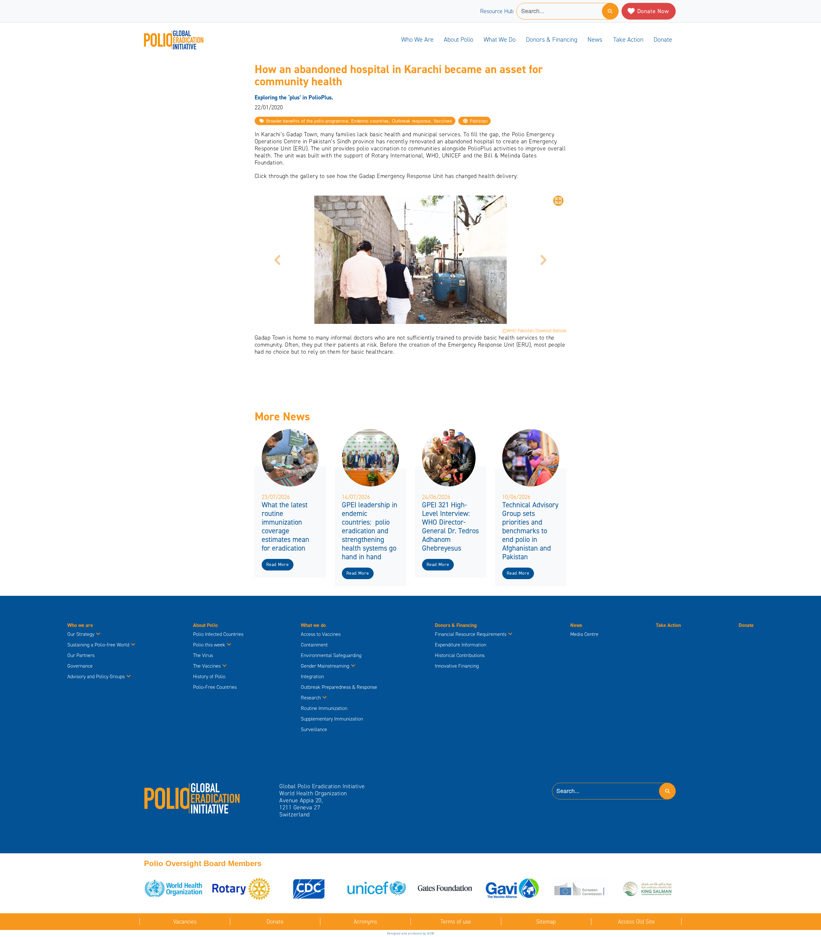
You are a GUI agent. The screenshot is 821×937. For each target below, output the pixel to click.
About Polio (458, 39)
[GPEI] (192, 798)
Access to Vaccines (321, 634)
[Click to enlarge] (558, 201)
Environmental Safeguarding (331, 655)
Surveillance (314, 729)
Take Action (628, 39)
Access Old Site (636, 921)
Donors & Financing (551, 39)
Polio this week (209, 644)
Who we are (417, 39)
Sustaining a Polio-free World (98, 644)
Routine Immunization (324, 708)
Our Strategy (80, 634)
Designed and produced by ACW (410, 933)
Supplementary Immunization (332, 718)
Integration (312, 676)
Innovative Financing (457, 666)
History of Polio (209, 676)
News (595, 39)
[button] (278, 260)
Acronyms (365, 921)
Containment (314, 644)
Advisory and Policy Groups (96, 676)
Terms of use (455, 921)
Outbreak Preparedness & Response (339, 687)
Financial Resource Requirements (470, 634)
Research (311, 697)
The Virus (203, 655)
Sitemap (546, 921)
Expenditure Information (460, 644)
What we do (500, 39)
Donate (663, 39)
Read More (277, 564)
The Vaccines (207, 666)
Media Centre (584, 634)
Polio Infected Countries (218, 634)
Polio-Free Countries (215, 687)
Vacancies (185, 921)
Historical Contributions (460, 655)
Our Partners (81, 655)
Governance (80, 666)
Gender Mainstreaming (325, 666)
